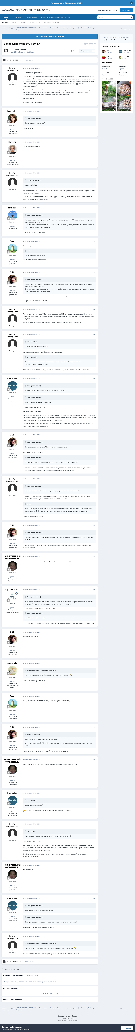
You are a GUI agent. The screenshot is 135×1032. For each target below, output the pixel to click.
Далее (15, 60)
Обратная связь (64, 1016)
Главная (6, 17)
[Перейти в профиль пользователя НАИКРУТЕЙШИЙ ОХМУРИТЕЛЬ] (12, 566)
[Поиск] (131, 17)
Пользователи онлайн (51, 22)
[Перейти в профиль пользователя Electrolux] (12, 386)
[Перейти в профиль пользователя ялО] (104, 57)
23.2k (13, 129)
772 (13, 290)
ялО (108, 56)
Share (74, 51)
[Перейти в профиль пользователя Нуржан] (12, 215)
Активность (17, 17)
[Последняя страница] (20, 60)
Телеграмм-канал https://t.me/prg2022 (66, 3)
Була (12, 241)
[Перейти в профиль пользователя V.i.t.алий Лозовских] (120, 57)
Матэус (12, 142)
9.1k (13, 397)
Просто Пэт (12, 111)
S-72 (12, 272)
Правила (23, 22)
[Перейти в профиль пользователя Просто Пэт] (12, 118)
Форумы (5, 22)
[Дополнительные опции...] (94, 68)
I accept (128, 1028)
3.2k (13, 160)
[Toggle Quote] (26, 118)
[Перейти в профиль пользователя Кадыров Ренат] (12, 597)
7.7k (13, 681)
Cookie (74, 1016)
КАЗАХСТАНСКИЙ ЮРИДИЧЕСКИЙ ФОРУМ (26, 10)
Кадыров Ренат (12, 589)
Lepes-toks (12, 663)
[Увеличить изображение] (71, 675)
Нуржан (12, 208)
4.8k (13, 226)
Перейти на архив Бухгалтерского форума (55, 17)
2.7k (13, 577)
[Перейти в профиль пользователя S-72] (12, 279)
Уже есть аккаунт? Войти (107, 10)
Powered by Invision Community (67, 1020)
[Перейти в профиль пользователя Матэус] (12, 149)
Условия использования (22, 1029)
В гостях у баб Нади (26, 52)
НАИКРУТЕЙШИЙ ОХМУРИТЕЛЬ (12, 557)
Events (14, 22)
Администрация (35, 22)
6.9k (13, 608)
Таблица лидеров (31, 17)
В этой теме (122, 17)
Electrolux (12, 378)
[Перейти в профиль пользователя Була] (12, 248)
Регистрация (126, 10)
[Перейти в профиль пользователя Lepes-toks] (12, 670)
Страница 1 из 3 (30, 60)
